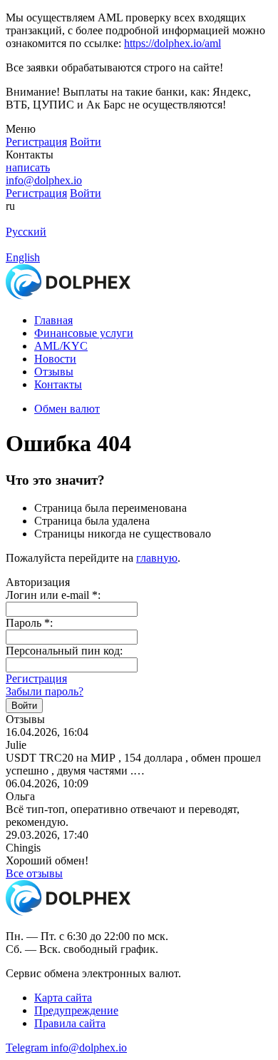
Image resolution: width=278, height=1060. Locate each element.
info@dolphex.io (44, 180)
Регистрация (36, 678)
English (23, 257)
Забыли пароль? (44, 691)
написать (28, 167)
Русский (26, 232)
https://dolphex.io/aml (172, 43)
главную (156, 558)
